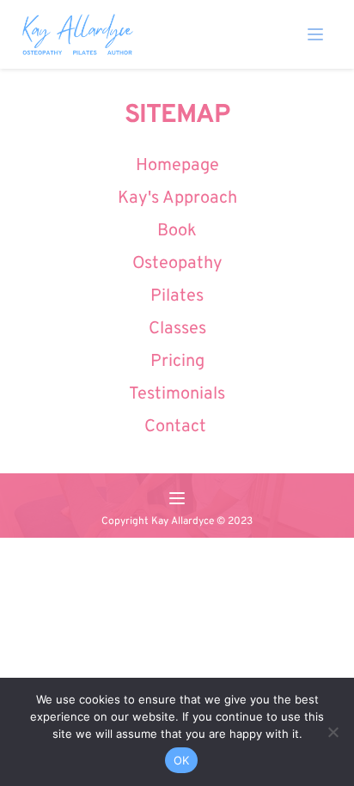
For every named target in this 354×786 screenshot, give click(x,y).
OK (182, 760)
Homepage (177, 166)
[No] (332, 731)
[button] (315, 34)
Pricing (177, 361)
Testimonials (177, 394)
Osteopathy (177, 264)
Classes (177, 329)
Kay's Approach (177, 198)
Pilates (177, 296)
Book (177, 231)
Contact (177, 427)
